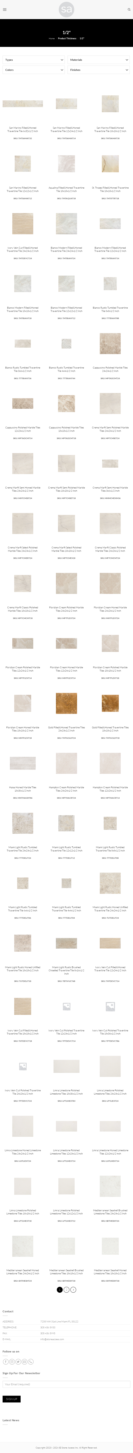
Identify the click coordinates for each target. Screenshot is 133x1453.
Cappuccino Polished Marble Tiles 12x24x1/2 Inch (22, 429)
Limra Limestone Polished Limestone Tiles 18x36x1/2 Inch (66, 1092)
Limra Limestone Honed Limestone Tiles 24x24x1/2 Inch (23, 1152)
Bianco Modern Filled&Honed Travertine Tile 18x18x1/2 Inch (23, 309)
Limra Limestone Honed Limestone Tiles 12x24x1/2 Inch (110, 1152)
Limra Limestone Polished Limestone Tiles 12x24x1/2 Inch (66, 1152)
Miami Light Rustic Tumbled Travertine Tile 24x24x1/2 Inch (23, 849)
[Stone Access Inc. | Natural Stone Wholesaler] (66, 9)
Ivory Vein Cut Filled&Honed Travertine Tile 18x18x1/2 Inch (23, 1032)
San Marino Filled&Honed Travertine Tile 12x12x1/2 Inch (23, 189)
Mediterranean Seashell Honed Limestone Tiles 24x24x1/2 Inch (22, 1272)
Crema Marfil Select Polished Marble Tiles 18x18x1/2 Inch (66, 549)
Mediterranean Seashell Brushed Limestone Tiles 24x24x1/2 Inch (110, 1212)
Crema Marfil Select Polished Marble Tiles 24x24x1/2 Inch (23, 549)
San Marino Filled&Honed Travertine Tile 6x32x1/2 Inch (22, 129)
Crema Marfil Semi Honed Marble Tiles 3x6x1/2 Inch (110, 489)
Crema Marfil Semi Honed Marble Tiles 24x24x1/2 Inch (22, 489)
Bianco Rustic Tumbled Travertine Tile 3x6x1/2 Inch (22, 369)
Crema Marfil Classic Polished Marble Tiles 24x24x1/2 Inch (110, 549)
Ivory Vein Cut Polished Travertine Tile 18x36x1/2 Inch (110, 1032)
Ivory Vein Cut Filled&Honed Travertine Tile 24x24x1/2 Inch (23, 249)
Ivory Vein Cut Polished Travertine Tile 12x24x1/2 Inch (66, 1032)
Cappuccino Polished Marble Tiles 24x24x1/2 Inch (110, 369)
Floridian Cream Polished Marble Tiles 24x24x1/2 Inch (66, 609)
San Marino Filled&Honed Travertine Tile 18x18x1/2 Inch (110, 129)
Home (52, 38)
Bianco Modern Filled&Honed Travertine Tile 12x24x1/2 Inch (110, 249)
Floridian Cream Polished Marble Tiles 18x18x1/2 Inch (110, 669)
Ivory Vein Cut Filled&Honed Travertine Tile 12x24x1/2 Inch (110, 969)
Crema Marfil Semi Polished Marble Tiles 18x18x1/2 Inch (66, 489)
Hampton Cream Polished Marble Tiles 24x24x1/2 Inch (66, 789)
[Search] (129, 9)
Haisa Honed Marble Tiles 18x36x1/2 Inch (22, 789)
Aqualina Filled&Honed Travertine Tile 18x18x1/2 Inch (66, 189)
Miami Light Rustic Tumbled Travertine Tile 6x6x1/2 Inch (22, 909)
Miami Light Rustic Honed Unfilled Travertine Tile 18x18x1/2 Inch (22, 969)
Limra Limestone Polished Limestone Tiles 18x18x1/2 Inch (22, 1212)
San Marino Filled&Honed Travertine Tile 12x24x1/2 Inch (66, 129)
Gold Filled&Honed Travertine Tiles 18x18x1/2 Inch (110, 729)
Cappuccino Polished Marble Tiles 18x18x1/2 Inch (66, 429)
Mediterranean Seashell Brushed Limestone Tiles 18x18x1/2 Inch (66, 1272)
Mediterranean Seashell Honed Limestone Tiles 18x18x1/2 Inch (110, 1272)
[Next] (73, 1290)
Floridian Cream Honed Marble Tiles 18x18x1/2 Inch (22, 729)
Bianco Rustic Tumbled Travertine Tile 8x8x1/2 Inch (110, 309)
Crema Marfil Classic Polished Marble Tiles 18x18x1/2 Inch (22, 609)
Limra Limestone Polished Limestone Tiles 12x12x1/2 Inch (66, 1212)
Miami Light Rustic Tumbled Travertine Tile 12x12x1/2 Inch (66, 849)
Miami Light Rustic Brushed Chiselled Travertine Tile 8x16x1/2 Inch (66, 970)
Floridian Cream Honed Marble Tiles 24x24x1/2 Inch (110, 609)
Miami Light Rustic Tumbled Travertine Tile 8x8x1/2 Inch (110, 849)
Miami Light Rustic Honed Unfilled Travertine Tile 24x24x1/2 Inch (110, 909)
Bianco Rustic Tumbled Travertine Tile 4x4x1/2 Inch (66, 369)
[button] (5, 9)
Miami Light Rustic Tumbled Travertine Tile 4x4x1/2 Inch (66, 909)
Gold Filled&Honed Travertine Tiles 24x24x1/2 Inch (66, 729)
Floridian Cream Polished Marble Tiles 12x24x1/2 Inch (23, 669)
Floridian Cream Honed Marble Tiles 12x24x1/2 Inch (66, 669)
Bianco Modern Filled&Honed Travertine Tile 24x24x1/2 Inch (66, 249)
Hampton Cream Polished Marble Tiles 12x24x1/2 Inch (110, 789)
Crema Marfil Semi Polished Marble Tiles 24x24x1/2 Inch (110, 429)
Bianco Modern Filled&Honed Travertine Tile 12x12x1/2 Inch (66, 309)
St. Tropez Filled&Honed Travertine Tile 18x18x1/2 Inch (110, 189)
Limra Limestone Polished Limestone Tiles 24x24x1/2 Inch (110, 1092)
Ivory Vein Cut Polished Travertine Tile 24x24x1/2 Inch (23, 1092)
